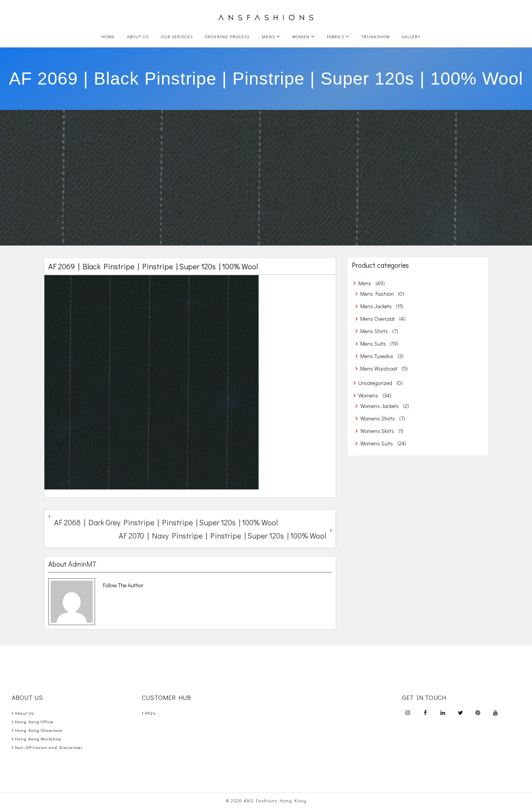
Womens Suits (376, 443)
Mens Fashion (377, 293)
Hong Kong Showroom (39, 730)
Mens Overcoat (377, 318)
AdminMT (82, 564)
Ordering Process (227, 36)
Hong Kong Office (34, 721)
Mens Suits (373, 343)
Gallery (411, 36)
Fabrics (336, 36)
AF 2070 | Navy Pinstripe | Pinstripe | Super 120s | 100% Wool (222, 535)
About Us (138, 36)
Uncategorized (375, 383)
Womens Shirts (377, 418)
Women (301, 36)
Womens (368, 395)
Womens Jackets (379, 406)
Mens (269, 36)
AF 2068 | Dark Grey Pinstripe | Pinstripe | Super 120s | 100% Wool (166, 522)
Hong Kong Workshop (38, 739)
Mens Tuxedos (376, 356)
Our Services (177, 36)
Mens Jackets (376, 306)
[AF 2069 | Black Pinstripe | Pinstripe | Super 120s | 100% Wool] (190, 382)
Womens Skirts (377, 431)
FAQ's (150, 713)
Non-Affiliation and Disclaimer (49, 747)
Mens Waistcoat (378, 368)
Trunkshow (375, 36)
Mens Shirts (374, 331)
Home (108, 36)
